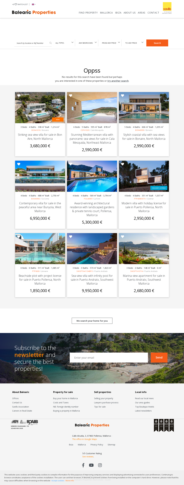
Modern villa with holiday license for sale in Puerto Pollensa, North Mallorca (144, 207)
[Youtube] (91, 465)
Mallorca (106, 12)
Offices (15, 398)
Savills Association (20, 406)
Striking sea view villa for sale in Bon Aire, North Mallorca (40, 136)
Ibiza (118, 12)
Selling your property (103, 398)
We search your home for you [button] (92, 320)
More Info (70, 480)
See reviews (87, 456)
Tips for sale (100, 406)
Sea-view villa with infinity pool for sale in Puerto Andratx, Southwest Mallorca (92, 279)
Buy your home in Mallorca (65, 398)
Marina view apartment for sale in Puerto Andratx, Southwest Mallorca (144, 279)
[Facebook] (83, 465)
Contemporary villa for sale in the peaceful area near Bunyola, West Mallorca (40, 207)
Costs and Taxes (61, 402)
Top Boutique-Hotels (144, 406)
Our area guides (142, 402)
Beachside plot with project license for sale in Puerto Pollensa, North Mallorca (40, 279)
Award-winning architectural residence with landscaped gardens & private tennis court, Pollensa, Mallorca (92, 209)
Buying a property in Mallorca (66, 410)
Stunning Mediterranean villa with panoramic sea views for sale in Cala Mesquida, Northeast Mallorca (92, 138)
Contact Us (17, 402)
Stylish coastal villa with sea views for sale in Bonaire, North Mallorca (143, 136)
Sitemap (111, 444)
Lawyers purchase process (106, 402)
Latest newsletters (143, 410)
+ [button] (20, 4)
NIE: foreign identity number (65, 406)
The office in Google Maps (84, 439)
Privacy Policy (96, 444)
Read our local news (144, 398)
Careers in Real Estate (22, 410)
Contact (153, 12)
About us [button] (130, 12)
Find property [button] (88, 12)
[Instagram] (100, 465)
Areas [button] (141, 12)
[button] (33, 4)
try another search (118, 80)
